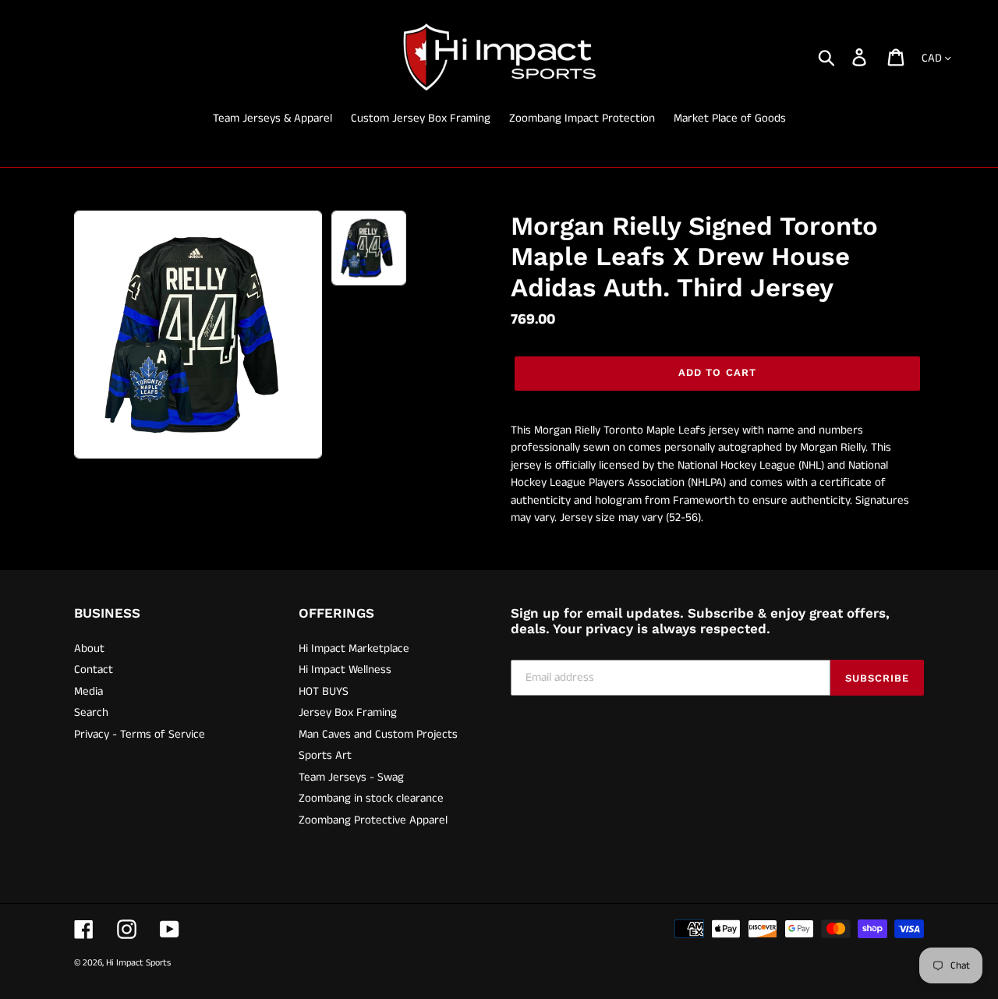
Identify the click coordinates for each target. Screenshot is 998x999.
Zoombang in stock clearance (371, 798)
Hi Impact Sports (138, 962)
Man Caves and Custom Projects (378, 734)
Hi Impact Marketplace (354, 648)
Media (88, 691)
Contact (93, 669)
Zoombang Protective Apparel (373, 820)
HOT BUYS (324, 691)
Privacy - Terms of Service (139, 734)
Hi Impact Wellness (345, 669)
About (89, 648)
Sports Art (325, 755)
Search (91, 712)
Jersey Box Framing (348, 712)
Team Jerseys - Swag (351, 777)
